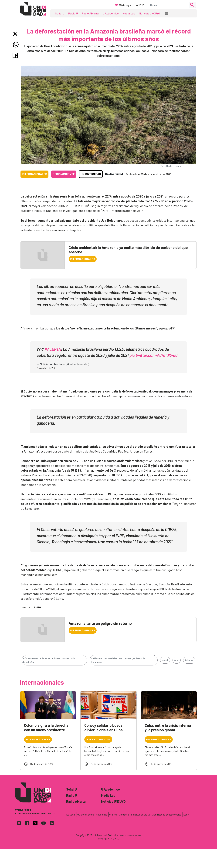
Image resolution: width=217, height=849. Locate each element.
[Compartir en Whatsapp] (16, 44)
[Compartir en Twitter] (16, 34)
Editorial (70, 814)
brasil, (165, 660)
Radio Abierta (90, 13)
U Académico (110, 13)
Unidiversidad (91, 174)
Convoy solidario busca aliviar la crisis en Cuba (103, 727)
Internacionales (34, 174)
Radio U (73, 13)
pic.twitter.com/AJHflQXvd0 (153, 355)
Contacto (124, 814)
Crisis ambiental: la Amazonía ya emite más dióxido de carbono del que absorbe (128, 249)
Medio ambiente (63, 174)
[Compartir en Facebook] (16, 55)
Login (186, 814)
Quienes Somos (85, 814)
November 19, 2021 (46, 367)
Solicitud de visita (140, 814)
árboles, (189, 660)
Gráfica (113, 814)
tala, (176, 660)
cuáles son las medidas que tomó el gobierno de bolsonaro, (118, 660)
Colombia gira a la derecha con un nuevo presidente (46, 727)
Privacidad (101, 814)
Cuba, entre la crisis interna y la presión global (168, 727)
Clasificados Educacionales (166, 814)
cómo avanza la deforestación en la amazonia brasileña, (49, 660)
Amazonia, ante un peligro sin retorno (100, 623)
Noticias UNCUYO (149, 13)
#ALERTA (52, 349)
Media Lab (128, 13)
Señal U (59, 13)
